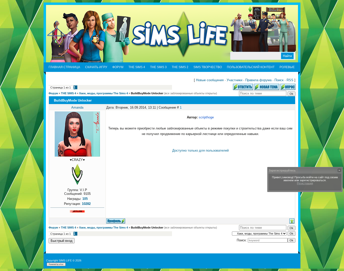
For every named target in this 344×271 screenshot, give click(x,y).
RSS (290, 80)
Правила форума (258, 80)
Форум (53, 93)
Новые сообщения (210, 80)
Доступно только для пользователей (200, 150)
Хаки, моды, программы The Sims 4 (103, 93)
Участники (234, 80)
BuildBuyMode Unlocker (147, 93)
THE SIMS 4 (68, 93)
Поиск (279, 80)
